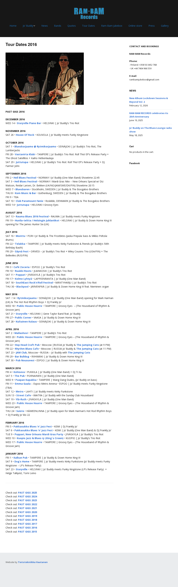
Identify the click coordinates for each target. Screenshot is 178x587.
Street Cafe (23, 395)
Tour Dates (88, 25)
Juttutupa (22, 162)
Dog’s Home (21, 461)
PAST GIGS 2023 (27, 500)
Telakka (20, 243)
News (44, 25)
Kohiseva (19, 372)
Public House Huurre (29, 306)
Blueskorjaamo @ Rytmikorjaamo (35, 146)
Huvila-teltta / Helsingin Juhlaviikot (37, 220)
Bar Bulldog (22, 356)
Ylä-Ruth (21, 399)
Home (13, 25)
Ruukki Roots (23, 271)
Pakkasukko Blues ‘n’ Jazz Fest (33, 426)
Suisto (20, 411)
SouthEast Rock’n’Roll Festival (34, 282)
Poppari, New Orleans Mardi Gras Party (39, 434)
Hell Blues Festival (25, 177)
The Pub (19, 375)
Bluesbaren (22, 189)
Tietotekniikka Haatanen (33, 562)
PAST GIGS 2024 (27, 496)
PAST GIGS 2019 (27, 516)
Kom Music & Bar (25, 193)
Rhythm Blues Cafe (27, 348)
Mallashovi (21, 333)
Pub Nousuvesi (25, 360)
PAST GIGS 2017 (27, 523)
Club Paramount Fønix (29, 201)
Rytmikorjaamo (27, 298)
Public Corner (23, 317)
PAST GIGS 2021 (27, 508)
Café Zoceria (22, 267)
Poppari (20, 274)
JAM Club (21, 352)
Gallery (165, 25)
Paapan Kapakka (26, 379)
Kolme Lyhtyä (23, 278)
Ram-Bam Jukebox (111, 25)
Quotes (71, 25)
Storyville (21, 313)
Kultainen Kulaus (26, 321)
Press (151, 25)
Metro (19, 391)
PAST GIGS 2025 (27, 492)
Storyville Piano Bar (29, 123)
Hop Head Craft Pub (27, 344)
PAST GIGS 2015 (27, 531)
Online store (135, 25)
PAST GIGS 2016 (27, 527)
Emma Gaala (23, 383)
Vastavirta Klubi (25, 154)
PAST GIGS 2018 (27, 519)
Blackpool (22, 286)
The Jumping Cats (87, 344)
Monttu (20, 236)
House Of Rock (25, 134)
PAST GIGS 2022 (27, 504)
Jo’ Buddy (28, 25)
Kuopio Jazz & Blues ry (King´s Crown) (40, 438)
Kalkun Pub (20, 457)
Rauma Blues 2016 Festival (32, 216)
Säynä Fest (22, 251)
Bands (57, 25)
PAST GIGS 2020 (27, 512)
